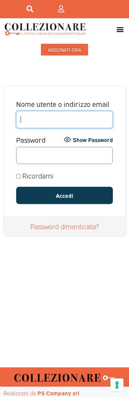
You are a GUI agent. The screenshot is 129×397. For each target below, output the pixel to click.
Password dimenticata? (64, 226)
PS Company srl (58, 393)
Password (31, 139)
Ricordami (37, 175)
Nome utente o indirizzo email (62, 103)
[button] (120, 29)
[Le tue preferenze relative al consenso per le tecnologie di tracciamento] (116, 384)
